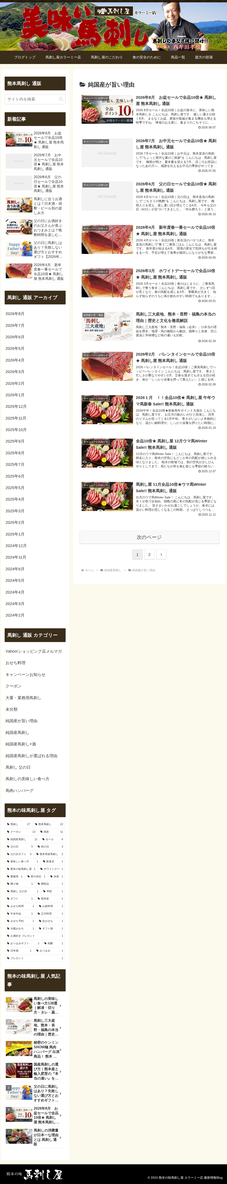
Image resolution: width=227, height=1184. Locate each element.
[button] (61, 99)
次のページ (149, 537)
